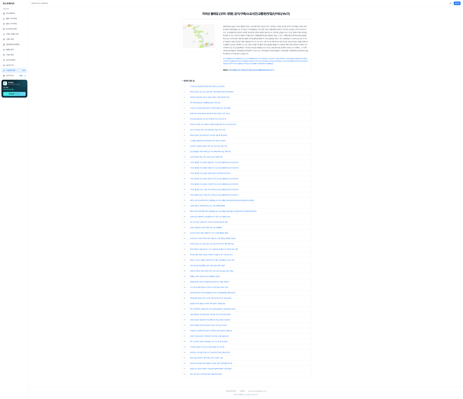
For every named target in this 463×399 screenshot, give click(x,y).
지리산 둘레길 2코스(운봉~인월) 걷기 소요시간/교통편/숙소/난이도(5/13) (214, 168)
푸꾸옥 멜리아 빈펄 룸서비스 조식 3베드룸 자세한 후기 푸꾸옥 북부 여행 (214, 249)
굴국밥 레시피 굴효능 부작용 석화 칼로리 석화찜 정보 (207, 304)
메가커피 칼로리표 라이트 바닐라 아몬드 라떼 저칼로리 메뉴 (210, 97)
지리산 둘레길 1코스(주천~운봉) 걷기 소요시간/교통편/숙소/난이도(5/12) (214, 162)
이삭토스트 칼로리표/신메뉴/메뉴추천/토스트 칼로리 (207, 86)
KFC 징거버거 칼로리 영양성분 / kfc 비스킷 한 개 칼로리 (209, 342)
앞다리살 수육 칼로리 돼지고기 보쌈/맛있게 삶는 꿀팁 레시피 (210, 352)
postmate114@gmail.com (257, 391)
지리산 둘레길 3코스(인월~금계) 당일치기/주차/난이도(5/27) (210, 173)
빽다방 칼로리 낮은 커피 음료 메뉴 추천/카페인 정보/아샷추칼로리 (212, 92)
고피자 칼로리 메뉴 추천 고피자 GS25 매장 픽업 (206, 157)
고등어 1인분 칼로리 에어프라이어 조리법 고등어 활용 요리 (209, 336)
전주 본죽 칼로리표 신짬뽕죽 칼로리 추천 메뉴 (205, 103)
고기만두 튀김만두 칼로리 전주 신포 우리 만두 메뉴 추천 (208, 146)
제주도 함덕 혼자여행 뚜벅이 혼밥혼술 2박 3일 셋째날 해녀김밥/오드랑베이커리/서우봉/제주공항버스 (223, 211)
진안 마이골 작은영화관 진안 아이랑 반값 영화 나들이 (207, 266)
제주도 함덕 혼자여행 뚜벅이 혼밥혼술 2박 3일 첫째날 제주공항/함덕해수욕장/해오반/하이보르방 (222, 200)
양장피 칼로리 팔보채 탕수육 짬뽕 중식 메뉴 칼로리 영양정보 (210, 320)
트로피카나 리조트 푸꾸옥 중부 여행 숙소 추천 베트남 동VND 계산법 (212, 238)
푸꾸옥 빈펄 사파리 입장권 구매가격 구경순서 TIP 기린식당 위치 (211, 255)
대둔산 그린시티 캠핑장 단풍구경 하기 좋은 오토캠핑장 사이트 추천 (212, 260)
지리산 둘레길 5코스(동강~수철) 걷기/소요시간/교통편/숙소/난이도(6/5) (214, 184)
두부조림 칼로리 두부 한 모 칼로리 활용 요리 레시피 (207, 347)
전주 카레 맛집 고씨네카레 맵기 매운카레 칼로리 (206, 374)
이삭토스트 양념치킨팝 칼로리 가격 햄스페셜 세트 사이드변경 (210, 108)
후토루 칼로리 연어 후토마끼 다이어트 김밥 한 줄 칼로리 (208, 135)
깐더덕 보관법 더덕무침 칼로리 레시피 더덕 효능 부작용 (208, 325)
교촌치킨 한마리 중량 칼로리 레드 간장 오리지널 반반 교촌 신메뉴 (211, 271)
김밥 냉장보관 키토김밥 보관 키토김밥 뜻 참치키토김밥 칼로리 (210, 314)
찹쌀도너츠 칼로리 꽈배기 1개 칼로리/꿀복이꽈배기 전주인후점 (210, 369)
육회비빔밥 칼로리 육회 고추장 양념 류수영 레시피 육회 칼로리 (211, 298)
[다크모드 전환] (450, 3)
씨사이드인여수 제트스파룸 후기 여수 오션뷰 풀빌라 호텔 (209, 233)
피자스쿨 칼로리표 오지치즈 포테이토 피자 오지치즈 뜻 (208, 119)
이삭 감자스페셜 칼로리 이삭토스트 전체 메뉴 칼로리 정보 (209, 287)
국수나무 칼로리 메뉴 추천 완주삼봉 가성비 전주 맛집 (207, 130)
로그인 (457, 3)
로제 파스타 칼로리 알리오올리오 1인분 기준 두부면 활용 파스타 (211, 363)
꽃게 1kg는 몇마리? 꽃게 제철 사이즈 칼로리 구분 (206, 358)
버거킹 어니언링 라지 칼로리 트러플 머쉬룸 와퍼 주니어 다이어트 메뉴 (213, 124)
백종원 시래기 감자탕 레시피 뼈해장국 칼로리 (205, 276)
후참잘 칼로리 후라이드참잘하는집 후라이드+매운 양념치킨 (209, 282)
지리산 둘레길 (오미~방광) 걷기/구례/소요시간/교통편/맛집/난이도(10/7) (251, 70)
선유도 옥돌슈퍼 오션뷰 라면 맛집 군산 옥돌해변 (206, 228)
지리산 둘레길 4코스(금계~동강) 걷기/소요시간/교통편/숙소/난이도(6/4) (214, 179)
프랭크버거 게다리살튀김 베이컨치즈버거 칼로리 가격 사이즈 (210, 113)
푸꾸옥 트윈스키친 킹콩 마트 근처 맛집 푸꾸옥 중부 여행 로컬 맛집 (212, 244)
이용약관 (242, 391)
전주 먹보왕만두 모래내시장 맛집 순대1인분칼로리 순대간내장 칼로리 (213, 309)
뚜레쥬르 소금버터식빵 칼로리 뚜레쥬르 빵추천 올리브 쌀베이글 (211, 331)
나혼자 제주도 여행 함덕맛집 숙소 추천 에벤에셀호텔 (207, 206)
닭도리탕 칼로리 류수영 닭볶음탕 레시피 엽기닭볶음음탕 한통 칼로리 (212, 293)
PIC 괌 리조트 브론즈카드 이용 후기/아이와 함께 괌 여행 (209, 222)
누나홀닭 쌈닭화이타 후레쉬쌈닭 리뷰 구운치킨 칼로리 (208, 141)
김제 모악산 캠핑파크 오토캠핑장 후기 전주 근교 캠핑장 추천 (210, 217)
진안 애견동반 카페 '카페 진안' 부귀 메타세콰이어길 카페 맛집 (210, 152)
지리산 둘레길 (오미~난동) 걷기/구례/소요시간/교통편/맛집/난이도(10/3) (214, 190)
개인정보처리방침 (231, 391)
